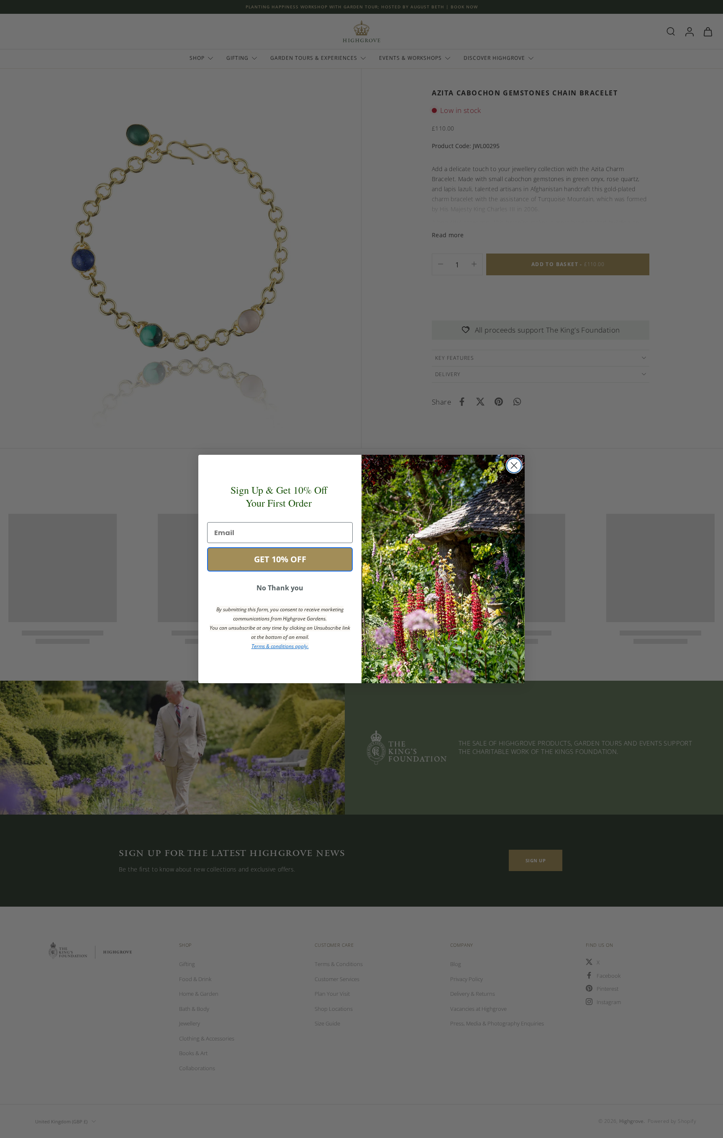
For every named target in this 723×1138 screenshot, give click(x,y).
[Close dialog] (514, 465)
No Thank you (279, 587)
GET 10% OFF (280, 559)
